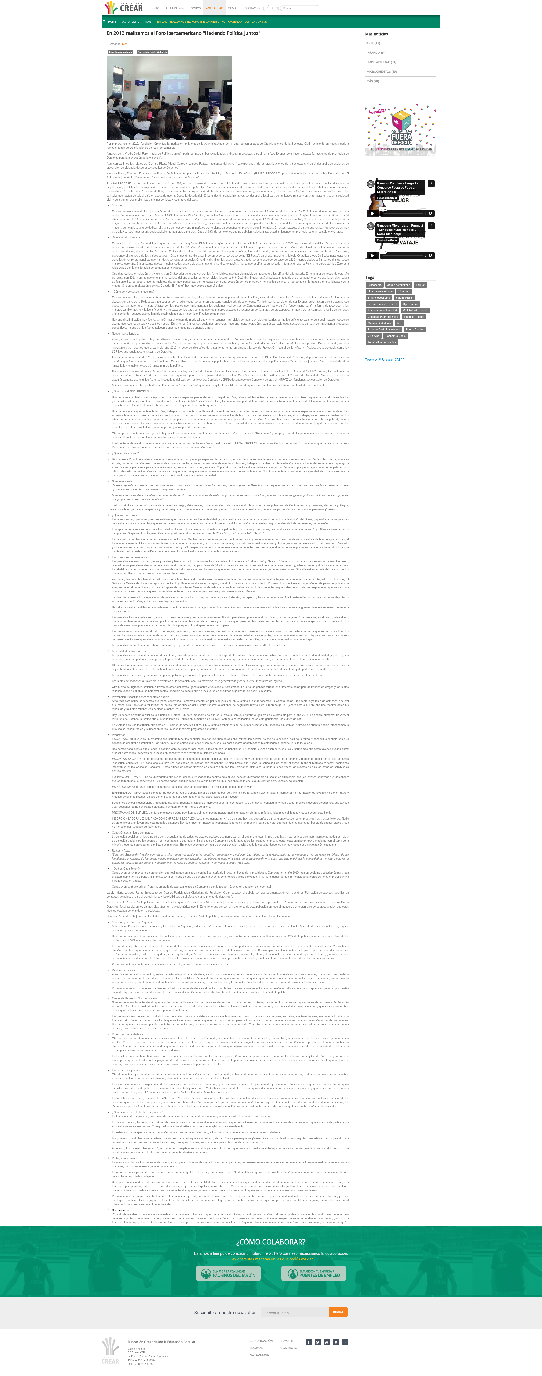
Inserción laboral (414, 317)
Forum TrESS (404, 298)
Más (124, 44)
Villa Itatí (403, 291)
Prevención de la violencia (152, 51)
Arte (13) (373, 43)
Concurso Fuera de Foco (383, 317)
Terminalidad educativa (382, 342)
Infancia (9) (375, 52)
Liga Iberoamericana (120, 51)
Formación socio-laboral (382, 304)
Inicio (155, 8)
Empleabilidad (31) (381, 62)
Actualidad (214, 8)
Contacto (252, 8)
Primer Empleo (415, 329)
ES (266, 8)
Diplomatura (410, 304)
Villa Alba (373, 336)
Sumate (234, 8)
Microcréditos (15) (381, 72)
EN (276, 8)
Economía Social (395, 336)
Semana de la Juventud (382, 310)
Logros (195, 8)
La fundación (261, 1340)
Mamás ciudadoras (379, 323)
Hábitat (420, 285)
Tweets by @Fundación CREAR (384, 359)
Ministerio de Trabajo (415, 310)
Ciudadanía (375, 285)
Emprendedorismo (379, 298)
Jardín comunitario (398, 285)
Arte (399, 323)
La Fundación (174, 8)
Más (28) (372, 81)
